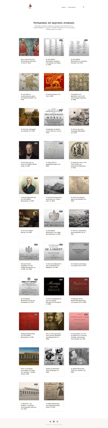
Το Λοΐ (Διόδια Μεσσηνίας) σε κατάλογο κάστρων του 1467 (79, 61)
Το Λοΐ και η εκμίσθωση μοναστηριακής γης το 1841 (78, 232)
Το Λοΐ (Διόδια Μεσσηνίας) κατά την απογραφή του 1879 (28, 300)
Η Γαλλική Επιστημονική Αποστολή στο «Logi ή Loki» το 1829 (54, 199)
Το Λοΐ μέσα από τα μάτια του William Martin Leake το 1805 (29, 164)
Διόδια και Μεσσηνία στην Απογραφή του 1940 (52, 370)
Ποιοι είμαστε (72, 7)
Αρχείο (64, 7)
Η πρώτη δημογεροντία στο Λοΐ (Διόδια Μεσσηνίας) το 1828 (28, 199)
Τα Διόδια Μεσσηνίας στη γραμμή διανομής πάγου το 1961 (53, 405)
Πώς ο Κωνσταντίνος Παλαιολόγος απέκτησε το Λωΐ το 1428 (28, 61)
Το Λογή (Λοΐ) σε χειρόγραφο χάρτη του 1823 (53, 164)
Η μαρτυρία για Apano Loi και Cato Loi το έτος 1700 (53, 131)
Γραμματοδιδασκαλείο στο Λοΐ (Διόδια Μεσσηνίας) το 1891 (28, 335)
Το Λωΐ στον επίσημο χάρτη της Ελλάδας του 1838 (78, 199)
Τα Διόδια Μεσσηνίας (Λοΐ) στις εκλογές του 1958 (78, 370)
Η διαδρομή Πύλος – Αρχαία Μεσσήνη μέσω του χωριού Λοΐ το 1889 (78, 300)
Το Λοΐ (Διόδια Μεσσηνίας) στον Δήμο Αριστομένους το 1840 (53, 232)
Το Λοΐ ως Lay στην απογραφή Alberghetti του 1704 (78, 131)
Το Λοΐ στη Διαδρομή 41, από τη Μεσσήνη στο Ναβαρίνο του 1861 (53, 265)
